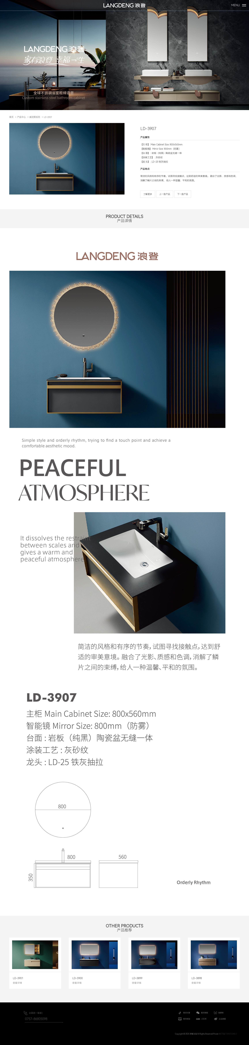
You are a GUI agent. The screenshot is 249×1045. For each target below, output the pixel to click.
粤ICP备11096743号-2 (228, 1034)
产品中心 (21, 117)
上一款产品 (164, 194)
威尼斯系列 (34, 117)
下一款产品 (182, 194)
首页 (11, 117)
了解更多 (147, 194)
